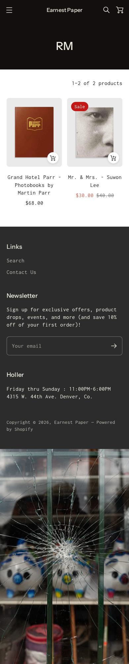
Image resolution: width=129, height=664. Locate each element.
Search (15, 260)
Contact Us (21, 272)
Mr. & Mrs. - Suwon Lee (95, 181)
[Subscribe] (113, 345)
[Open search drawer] (106, 10)
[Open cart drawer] (119, 10)
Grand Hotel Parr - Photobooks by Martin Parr (34, 184)
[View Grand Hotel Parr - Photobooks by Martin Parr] (34, 132)
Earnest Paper (71, 422)
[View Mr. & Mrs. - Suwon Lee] (94, 132)
